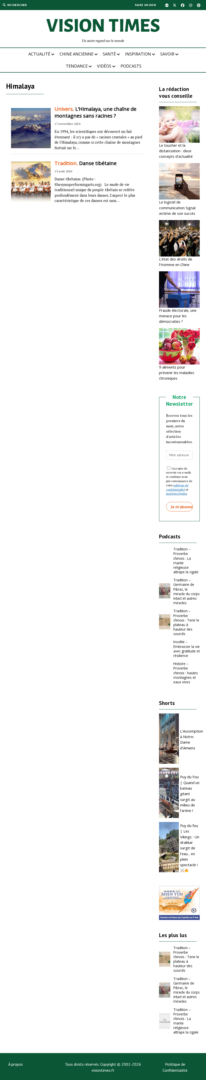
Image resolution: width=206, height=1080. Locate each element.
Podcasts (131, 66)
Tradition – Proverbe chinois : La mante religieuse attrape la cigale (185, 560)
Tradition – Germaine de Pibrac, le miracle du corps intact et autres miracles (186, 591)
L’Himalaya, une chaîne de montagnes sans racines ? (95, 112)
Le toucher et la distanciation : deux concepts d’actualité (176, 151)
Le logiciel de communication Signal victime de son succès (177, 207)
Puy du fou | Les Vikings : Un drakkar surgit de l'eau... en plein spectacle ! (189, 845)
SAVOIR (167, 54)
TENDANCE (77, 66)
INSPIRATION (138, 54)
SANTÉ (109, 54)
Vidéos (104, 66)
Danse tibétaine (86, 163)
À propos (15, 1064)
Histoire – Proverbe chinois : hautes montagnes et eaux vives (185, 672)
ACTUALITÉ (39, 54)
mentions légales (176, 493)
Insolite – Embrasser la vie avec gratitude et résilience (186, 648)
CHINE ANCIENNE (76, 54)
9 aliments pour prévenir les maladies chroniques (176, 373)
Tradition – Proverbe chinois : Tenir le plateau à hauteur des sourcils (186, 622)
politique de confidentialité (177, 487)
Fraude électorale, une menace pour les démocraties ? (177, 316)
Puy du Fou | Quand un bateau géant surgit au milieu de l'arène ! (189, 793)
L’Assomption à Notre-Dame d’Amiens (190, 739)
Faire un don (145, 5)
